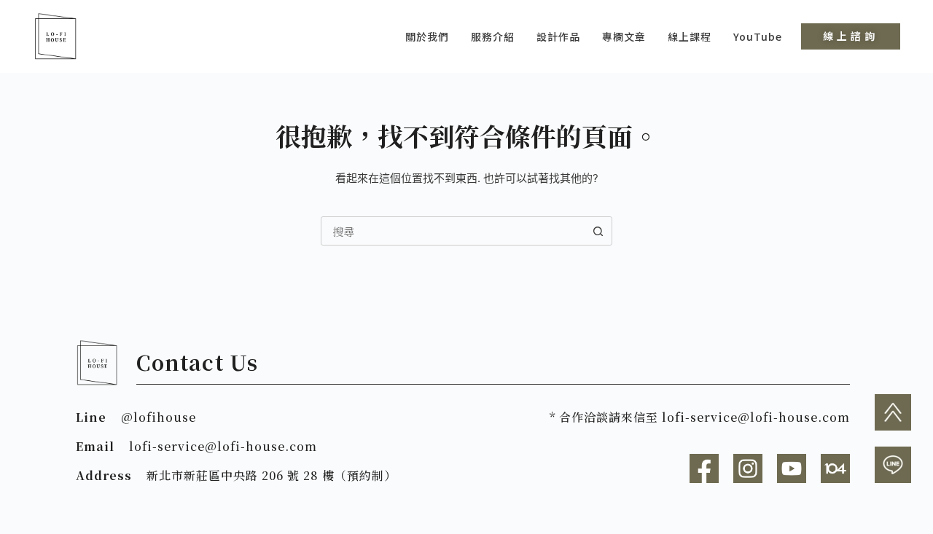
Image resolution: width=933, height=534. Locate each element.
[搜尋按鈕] (598, 231)
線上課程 (689, 36)
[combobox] (452, 231)
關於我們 (427, 36)
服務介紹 (493, 36)
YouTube (757, 36)
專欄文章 (624, 36)
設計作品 (558, 36)
